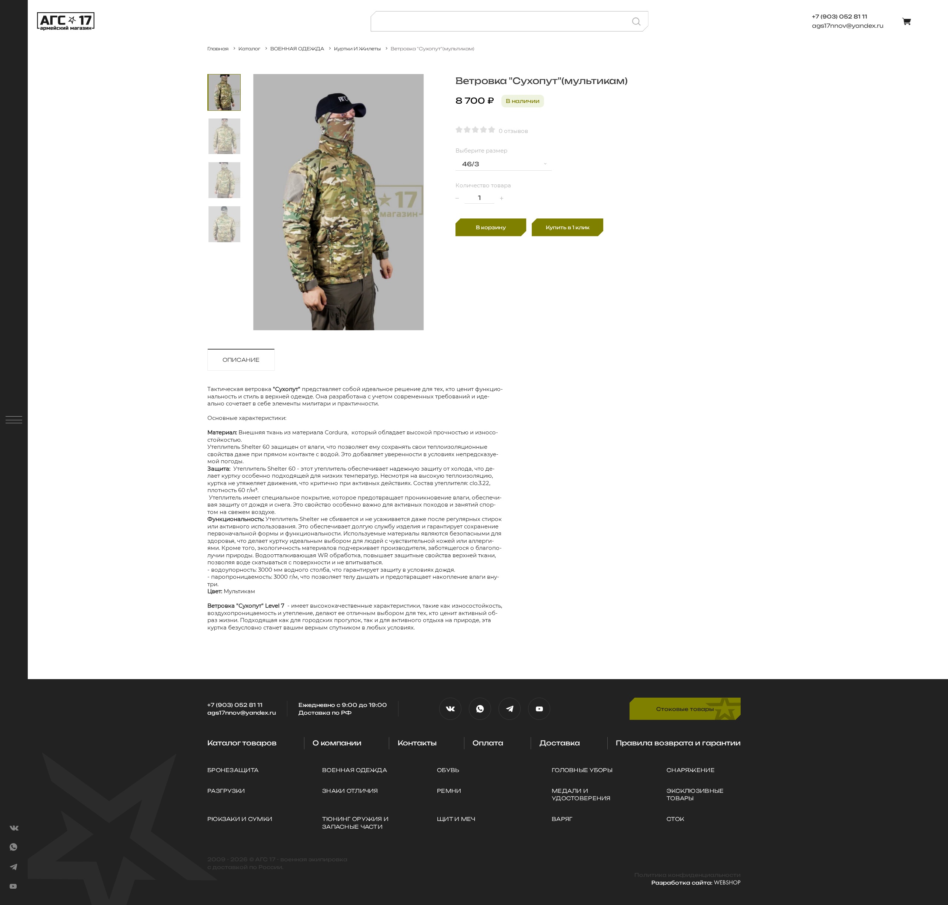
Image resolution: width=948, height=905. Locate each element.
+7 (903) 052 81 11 (235, 705)
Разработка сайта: (682, 882)
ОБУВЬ (448, 770)
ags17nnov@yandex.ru (848, 25)
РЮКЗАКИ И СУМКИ (239, 819)
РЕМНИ (449, 791)
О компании (337, 743)
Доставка (560, 743)
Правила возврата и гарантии (678, 743)
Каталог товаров (242, 743)
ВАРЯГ (562, 819)
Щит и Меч (456, 819)
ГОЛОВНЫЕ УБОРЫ (582, 770)
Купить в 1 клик (568, 227)
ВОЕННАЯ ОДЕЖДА (354, 770)
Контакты (417, 743)
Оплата (488, 743)
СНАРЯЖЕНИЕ (691, 770)
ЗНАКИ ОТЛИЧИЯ (350, 791)
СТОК (675, 819)
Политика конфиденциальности (687, 875)
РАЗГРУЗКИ (226, 791)
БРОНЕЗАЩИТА (232, 770)
